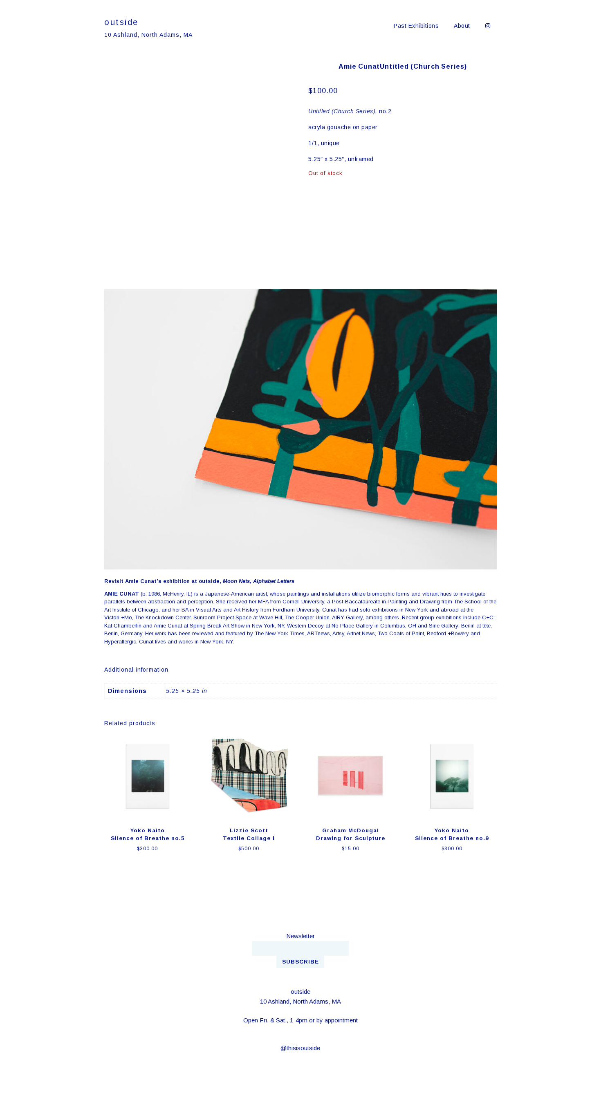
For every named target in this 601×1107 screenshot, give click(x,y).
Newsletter (300, 935)
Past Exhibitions (416, 25)
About (462, 25)
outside (121, 22)
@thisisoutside (300, 1047)
